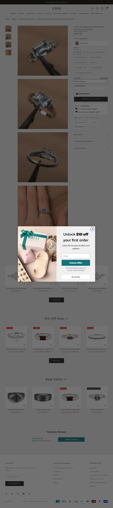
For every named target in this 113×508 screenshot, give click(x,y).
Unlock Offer (75, 262)
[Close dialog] (92, 229)
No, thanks (76, 277)
